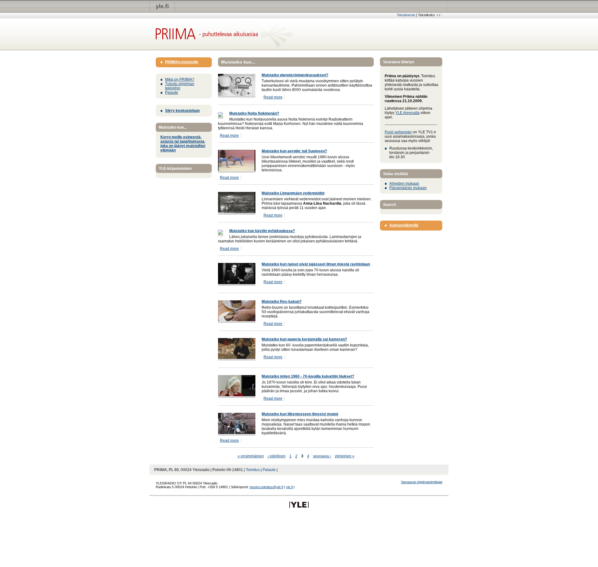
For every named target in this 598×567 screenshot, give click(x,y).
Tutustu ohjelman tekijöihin (179, 86)
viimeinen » (344, 456)
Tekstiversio (406, 15)
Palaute (171, 92)
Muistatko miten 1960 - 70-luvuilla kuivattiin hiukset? (308, 376)
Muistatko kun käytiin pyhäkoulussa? (262, 231)
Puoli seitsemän (398, 132)
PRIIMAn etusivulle (181, 62)
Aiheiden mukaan (404, 183)
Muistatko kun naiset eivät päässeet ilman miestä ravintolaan (316, 264)
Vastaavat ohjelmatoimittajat (421, 482)
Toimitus (253, 470)
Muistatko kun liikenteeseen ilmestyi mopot (300, 414)
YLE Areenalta (407, 113)
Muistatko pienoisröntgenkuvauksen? (295, 75)
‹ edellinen (277, 456)
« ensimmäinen (251, 456)
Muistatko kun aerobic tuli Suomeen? (294, 151)
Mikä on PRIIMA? (179, 79)
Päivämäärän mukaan (408, 188)
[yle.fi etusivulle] (162, 6)
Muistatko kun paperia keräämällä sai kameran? (304, 339)
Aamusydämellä (403, 225)
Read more (272, 97)
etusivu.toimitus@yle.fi (266, 487)
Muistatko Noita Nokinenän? (254, 113)
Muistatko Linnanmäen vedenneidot (293, 193)
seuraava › (322, 456)
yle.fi (289, 487)
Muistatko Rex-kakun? (281, 301)
